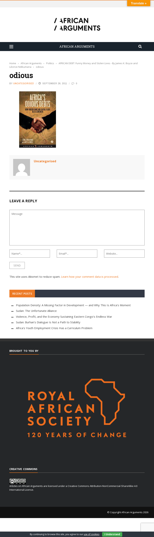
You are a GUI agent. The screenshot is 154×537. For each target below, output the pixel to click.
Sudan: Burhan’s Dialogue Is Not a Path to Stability (48, 322)
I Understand (112, 534)
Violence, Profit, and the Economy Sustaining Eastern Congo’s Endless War (64, 316)
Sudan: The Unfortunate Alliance (36, 311)
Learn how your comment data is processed (89, 276)
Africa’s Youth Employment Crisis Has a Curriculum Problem (54, 328)
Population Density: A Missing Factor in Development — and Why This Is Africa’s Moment (73, 305)
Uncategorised (23, 83)
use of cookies (91, 534)
